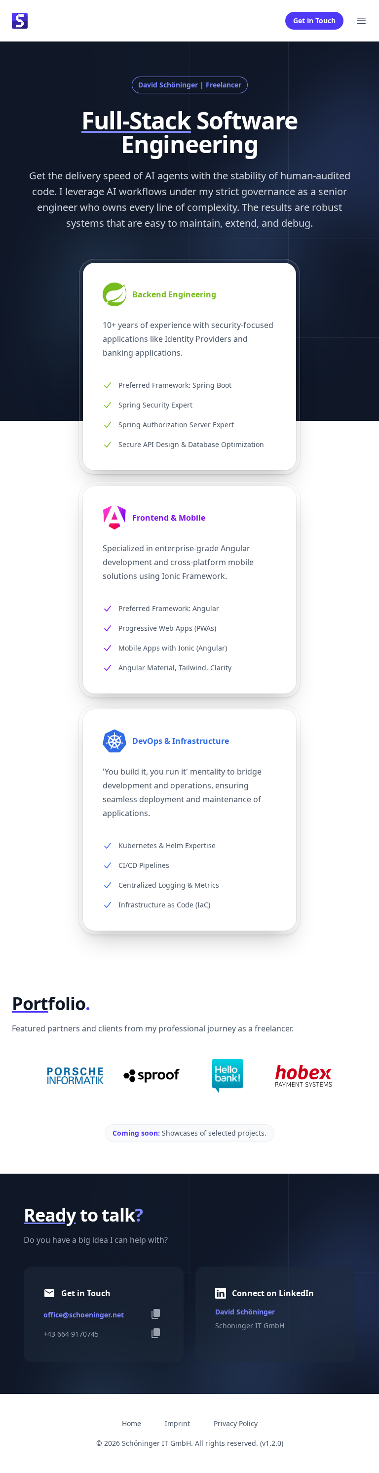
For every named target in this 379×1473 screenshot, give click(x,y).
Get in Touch (314, 20)
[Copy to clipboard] (156, 1314)
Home (131, 1423)
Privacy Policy (236, 1423)
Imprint (177, 1423)
